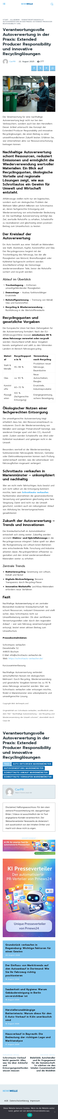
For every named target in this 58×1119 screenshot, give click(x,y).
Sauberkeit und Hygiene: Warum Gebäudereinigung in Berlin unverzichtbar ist (26, 992)
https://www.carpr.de (23, 792)
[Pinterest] (46, 68)
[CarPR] (6, 61)
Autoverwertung (23, 603)
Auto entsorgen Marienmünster (32, 764)
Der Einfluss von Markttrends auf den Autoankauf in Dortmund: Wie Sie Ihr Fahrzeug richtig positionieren (27, 970)
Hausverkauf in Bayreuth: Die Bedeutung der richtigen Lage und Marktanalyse (28, 1037)
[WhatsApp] (52, 68)
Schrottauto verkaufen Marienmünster (28, 776)
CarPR (12, 62)
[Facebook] (34, 68)
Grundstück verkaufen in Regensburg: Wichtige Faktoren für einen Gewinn (28, 948)
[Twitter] (40, 68)
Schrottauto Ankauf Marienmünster (26, 772)
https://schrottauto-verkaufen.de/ (26, 658)
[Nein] (54, 1112)
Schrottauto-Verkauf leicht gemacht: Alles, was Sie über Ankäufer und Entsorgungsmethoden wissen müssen (15, 1064)
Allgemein (15, 20)
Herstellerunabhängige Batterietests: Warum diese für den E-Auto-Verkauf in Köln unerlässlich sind (28, 1015)
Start (5, 20)
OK (29, 1115)
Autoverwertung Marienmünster (23, 768)
